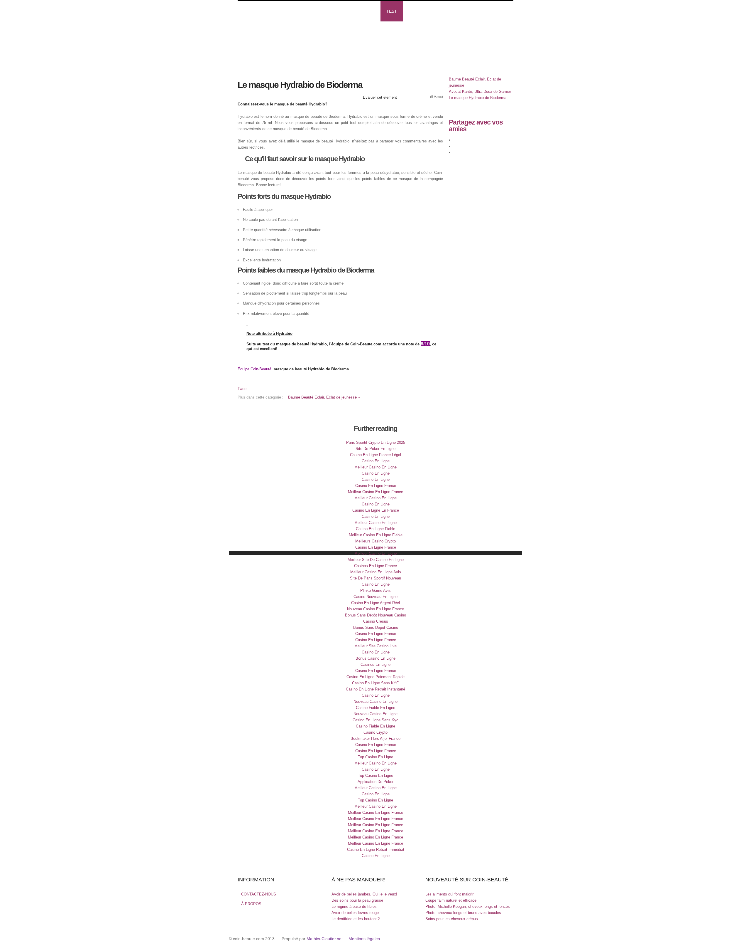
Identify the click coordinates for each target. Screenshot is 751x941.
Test (391, 11)
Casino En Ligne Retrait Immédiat (375, 849)
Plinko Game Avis (375, 590)
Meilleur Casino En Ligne (375, 467)
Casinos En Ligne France (375, 566)
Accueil (252, 11)
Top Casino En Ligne (375, 757)
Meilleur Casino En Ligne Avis (375, 572)
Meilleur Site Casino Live (375, 646)
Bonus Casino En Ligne (375, 658)
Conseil (339, 11)
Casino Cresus (375, 621)
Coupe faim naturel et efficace (450, 900)
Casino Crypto (375, 732)
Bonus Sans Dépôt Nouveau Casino (375, 615)
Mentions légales (364, 938)
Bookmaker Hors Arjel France (375, 738)
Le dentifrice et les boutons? (355, 919)
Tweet (243, 389)
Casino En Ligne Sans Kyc (375, 720)
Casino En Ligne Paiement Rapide (375, 677)
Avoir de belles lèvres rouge (355, 912)
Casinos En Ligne (375, 664)
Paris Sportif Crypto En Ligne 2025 (375, 442)
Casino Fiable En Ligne (375, 707)
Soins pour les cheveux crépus (451, 919)
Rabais (416, 11)
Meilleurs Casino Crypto (375, 541)
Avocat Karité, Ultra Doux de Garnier (480, 91)
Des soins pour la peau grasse (357, 900)
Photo (367, 11)
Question (254, 31)
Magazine (283, 11)
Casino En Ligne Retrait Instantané (375, 689)
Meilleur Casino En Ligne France (375, 492)
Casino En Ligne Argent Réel (375, 603)
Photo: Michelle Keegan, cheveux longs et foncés (467, 906)
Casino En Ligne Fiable (375, 529)
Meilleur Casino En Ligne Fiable (375, 535)
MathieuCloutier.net (325, 938)
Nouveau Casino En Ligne (375, 701)
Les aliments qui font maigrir (449, 894)
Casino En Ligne (376, 461)
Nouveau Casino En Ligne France (375, 609)
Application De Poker (375, 781)
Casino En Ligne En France (375, 510)
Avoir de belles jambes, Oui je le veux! (364, 894)
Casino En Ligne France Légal (375, 455)
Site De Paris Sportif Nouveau (375, 578)
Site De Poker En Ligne (375, 448)
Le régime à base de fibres (354, 906)
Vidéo (312, 11)
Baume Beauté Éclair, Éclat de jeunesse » (324, 397)
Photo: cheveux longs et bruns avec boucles (463, 912)
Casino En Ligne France (375, 485)
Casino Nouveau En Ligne (375, 596)
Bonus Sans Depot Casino (375, 627)
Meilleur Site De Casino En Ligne (376, 559)
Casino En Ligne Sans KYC (375, 683)
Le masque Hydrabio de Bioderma (477, 97)
